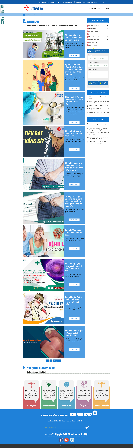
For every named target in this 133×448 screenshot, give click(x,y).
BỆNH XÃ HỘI (66, 398)
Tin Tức (100, 8)
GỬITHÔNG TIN (93, 83)
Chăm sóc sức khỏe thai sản (96, 37)
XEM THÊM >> (74, 56)
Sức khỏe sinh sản (94, 45)
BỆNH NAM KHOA (49, 398)
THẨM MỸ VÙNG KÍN (101, 398)
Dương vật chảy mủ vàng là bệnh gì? (98, 105)
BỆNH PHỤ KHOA (31, 398)
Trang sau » (57, 361)
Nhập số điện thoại (93, 62)
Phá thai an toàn (93, 42)
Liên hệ (107, 8)
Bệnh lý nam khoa (94, 25)
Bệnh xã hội (35, 14)
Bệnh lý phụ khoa (94, 39)
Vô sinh (91, 34)
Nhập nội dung (92, 69)
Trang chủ (92, 8)
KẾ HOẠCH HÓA (84, 398)
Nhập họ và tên (92, 55)
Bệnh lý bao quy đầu (94, 31)
